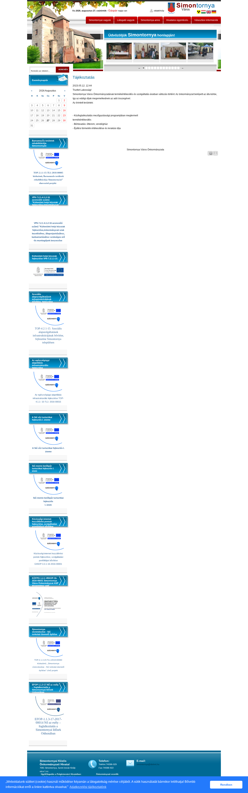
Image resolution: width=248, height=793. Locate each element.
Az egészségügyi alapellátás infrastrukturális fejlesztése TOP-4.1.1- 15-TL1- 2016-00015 (48, 398)
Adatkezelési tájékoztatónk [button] (88, 787)
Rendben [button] (226, 784)
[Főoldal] (65, 35)
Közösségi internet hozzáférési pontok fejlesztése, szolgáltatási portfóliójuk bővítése (48, 557)
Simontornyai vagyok (100, 20)
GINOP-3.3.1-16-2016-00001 (48, 564)
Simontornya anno (150, 20)
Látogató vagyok (125, 20)
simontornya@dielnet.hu (148, 764)
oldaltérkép (159, 10)
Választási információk (206, 20)
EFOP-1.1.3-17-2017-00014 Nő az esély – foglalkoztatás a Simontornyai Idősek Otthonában (48, 726)
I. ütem (48, 505)
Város (186, 9)
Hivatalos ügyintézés (177, 20)
